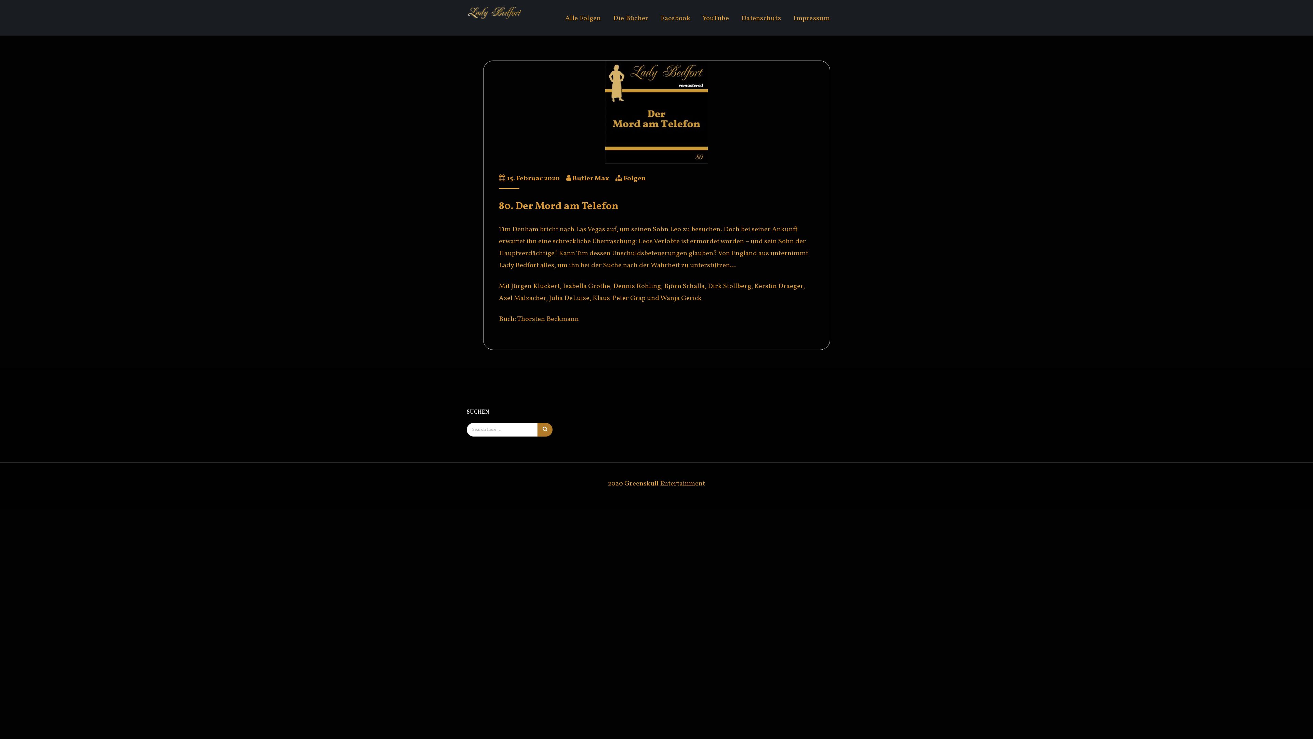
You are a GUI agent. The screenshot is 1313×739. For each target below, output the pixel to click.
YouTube (716, 18)
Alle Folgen (583, 18)
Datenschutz (761, 18)
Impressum (811, 18)
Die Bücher (630, 18)
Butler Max (590, 178)
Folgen (635, 178)
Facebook (675, 18)
